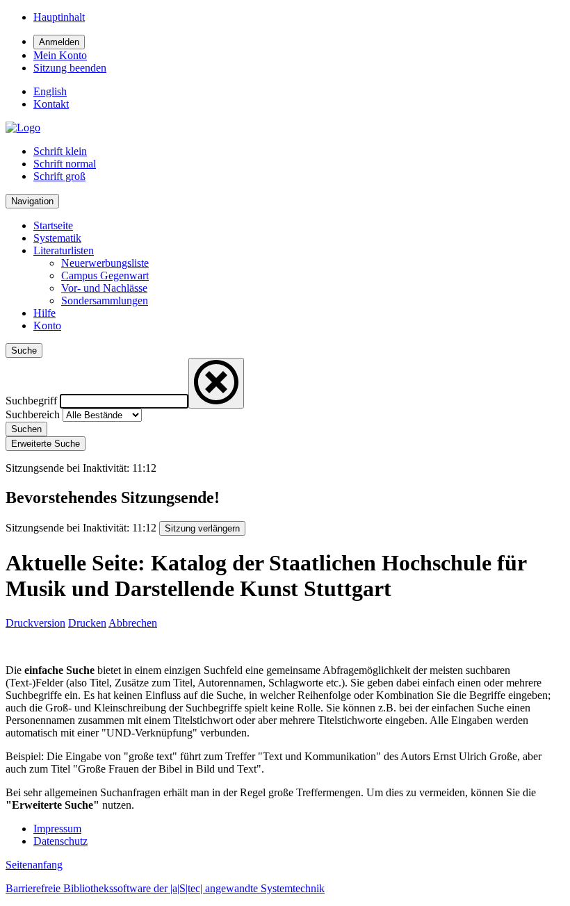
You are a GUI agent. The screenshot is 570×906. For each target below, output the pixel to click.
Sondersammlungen (104, 300)
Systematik (57, 238)
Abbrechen (132, 623)
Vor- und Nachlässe (104, 288)
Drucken (87, 623)
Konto (47, 325)
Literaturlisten (63, 250)
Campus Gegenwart (105, 275)
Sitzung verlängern (202, 528)
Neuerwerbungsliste (105, 263)
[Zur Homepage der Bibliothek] (23, 127)
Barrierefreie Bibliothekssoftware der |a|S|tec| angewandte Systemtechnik (165, 888)
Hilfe (44, 313)
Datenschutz (60, 841)
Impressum (57, 828)
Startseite (53, 225)
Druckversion (35, 623)
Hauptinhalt (59, 17)
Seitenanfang (34, 865)
